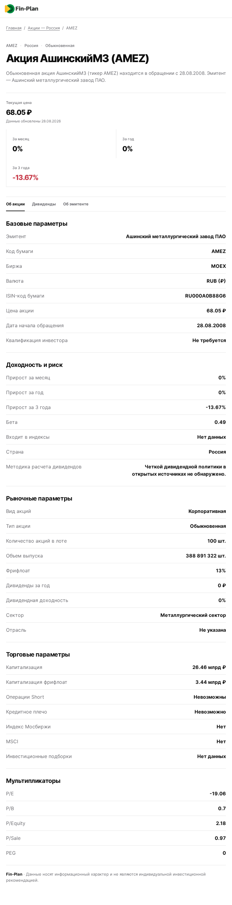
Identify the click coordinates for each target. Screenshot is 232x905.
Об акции (15, 203)
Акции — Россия (44, 27)
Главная (13, 27)
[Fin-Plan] (21, 8)
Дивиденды (44, 203)
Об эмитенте (76, 203)
